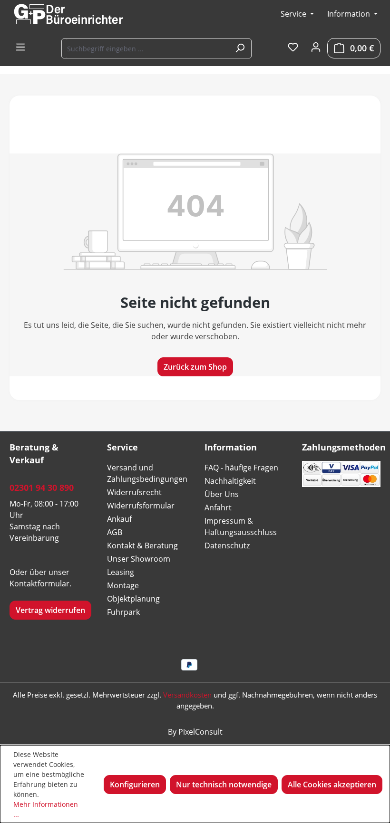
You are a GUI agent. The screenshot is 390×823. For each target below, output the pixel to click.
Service (294, 14)
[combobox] (145, 48)
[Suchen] (240, 48)
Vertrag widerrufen (50, 610)
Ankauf (119, 519)
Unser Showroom (138, 559)
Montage (123, 585)
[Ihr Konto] (315, 47)
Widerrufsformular (141, 505)
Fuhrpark (123, 612)
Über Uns (222, 494)
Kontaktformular (39, 583)
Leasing (120, 572)
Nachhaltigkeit (230, 481)
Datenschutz (227, 545)
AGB (114, 532)
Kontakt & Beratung (142, 545)
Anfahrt (218, 507)
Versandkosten (187, 694)
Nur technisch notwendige (224, 784)
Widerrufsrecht (134, 492)
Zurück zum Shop (195, 367)
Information (349, 14)
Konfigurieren (135, 784)
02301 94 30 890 (42, 487)
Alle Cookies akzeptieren (332, 784)
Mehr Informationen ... (45, 809)
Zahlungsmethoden (344, 447)
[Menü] (20, 47)
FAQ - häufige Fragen (241, 467)
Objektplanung (133, 598)
